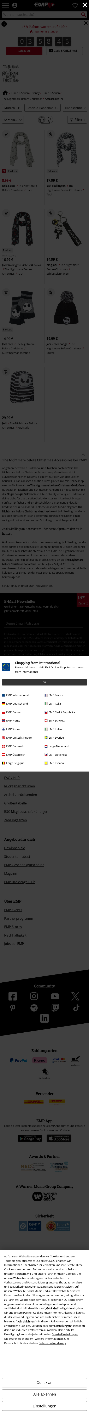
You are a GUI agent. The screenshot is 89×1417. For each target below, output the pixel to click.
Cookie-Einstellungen (65, 1334)
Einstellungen (44, 1405)
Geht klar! (44, 1383)
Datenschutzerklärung (52, 1343)
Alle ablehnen (44, 1394)
